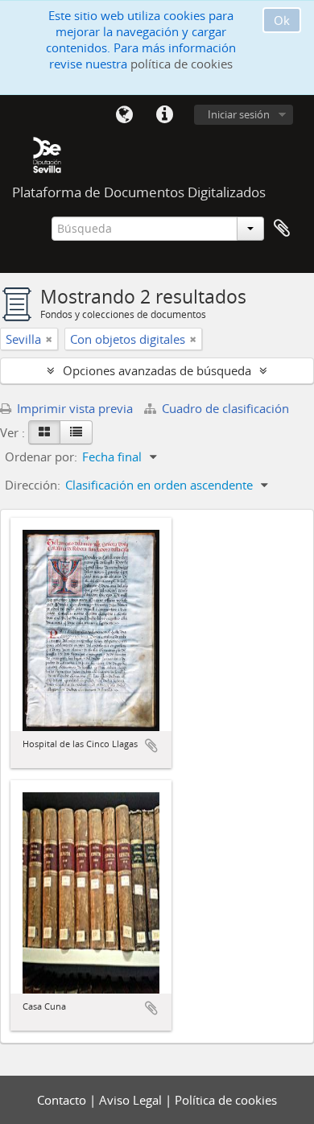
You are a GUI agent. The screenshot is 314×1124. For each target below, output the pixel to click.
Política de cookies (226, 1100)
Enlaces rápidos (164, 115)
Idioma (124, 115)
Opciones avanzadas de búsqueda (157, 370)
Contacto (63, 1100)
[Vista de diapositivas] (44, 432)
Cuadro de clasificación (224, 408)
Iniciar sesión (239, 114)
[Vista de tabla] (76, 432)
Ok (282, 20)
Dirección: (32, 485)
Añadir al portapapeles (151, 746)
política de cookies (181, 64)
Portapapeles (282, 229)
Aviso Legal (132, 1100)
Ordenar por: (41, 456)
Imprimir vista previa (73, 408)
